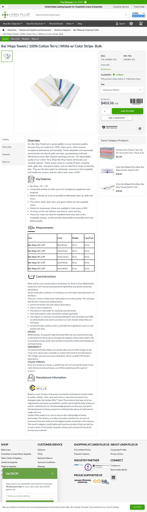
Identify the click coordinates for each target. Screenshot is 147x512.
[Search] (125, 15)
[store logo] (16, 15)
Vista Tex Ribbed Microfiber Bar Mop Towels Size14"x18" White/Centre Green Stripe (130, 185)
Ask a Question (117, 118)
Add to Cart (127, 111)
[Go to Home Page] (3, 30)
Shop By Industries (34, 23)
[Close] (52, 473)
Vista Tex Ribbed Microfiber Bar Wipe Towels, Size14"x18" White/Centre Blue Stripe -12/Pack (130, 168)
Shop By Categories (11, 23)
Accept (137, 507)
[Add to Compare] (139, 128)
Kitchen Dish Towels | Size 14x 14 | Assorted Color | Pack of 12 (130, 151)
